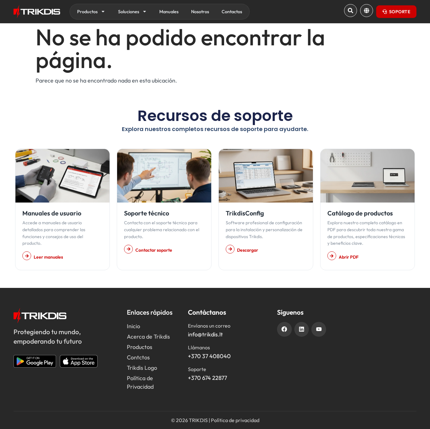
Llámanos (199, 347)
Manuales (168, 11)
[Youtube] (318, 329)
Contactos (232, 11)
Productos (87, 11)
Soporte (197, 369)
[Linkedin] (301, 329)
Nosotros (200, 11)
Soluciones (128, 11)
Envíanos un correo (209, 326)
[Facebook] (284, 329)
